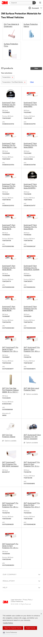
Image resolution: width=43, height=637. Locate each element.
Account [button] (35, 8)
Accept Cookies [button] (30, 628)
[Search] (34, 2)
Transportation (6, 77)
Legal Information (16, 599)
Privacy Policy (27, 599)
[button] (10, 632)
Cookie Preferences (17, 601)
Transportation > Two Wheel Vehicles (12, 82)
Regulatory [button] (9, 581)
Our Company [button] (10, 574)
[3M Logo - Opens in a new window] (5, 2)
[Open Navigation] (40, 3)
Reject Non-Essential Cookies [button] (13, 628)
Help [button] (5, 588)
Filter (36, 68)
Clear (32, 82)
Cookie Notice (8, 623)
